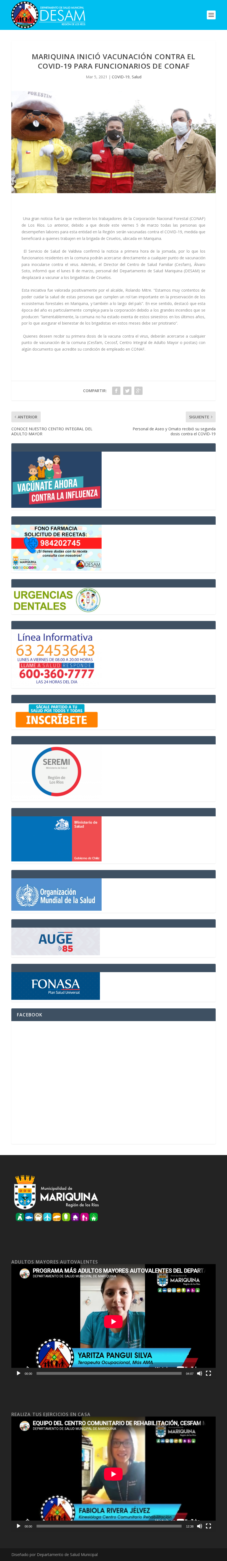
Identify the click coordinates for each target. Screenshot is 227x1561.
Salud (136, 76)
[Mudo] (199, 1373)
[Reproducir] (18, 1373)
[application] (113, 1321)
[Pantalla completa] (208, 1373)
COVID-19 (121, 76)
